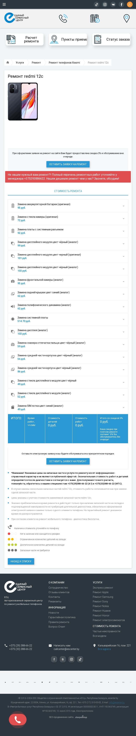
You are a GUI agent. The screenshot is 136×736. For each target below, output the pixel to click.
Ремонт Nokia (101, 606)
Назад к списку (21, 561)
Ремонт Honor (101, 615)
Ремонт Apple (100, 592)
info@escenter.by (117, 702)
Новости (54, 612)
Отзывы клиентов (59, 592)
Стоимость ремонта (68, 191)
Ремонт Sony (100, 601)
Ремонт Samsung (103, 596)
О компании (56, 582)
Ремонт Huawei (101, 610)
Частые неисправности (106, 631)
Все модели (99, 636)
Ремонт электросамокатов (109, 620)
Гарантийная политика (62, 617)
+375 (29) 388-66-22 (20, 645)
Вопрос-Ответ (57, 626)
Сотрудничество (58, 587)
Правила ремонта (59, 622)
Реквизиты (55, 601)
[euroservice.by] (8, 62)
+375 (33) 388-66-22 (20, 649)
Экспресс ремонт (103, 587)
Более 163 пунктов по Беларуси (126, 15)
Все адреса (104, 649)
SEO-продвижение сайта (61, 717)
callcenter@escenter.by (66, 649)
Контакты (54, 596)
